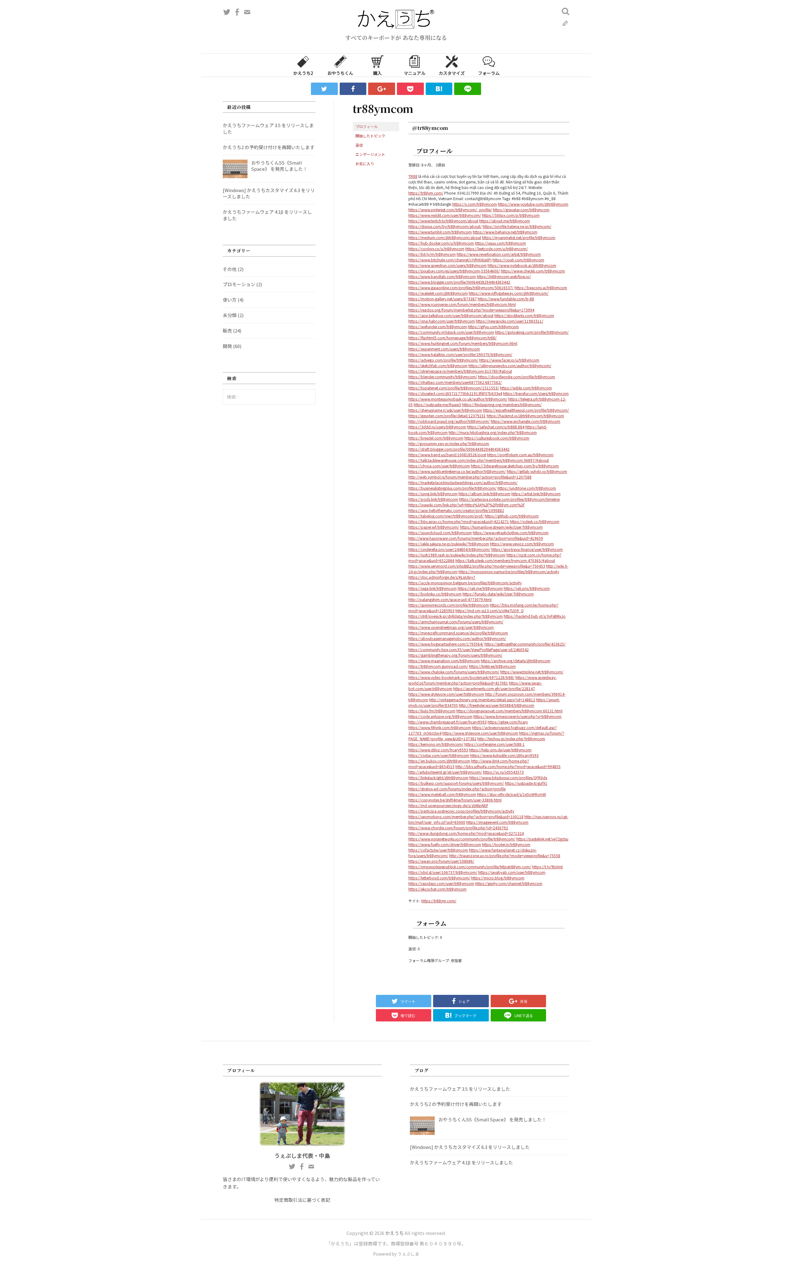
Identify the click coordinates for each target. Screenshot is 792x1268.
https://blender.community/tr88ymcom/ (442, 376)
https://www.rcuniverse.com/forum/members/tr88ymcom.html (462, 304)
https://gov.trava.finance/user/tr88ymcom (527, 549)
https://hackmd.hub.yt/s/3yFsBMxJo (535, 616)
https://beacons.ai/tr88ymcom (540, 287)
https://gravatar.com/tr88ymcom (521, 209)
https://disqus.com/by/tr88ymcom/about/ (445, 226)
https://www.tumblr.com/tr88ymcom (440, 231)
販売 (227, 330)
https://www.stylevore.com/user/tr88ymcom (446, 694)
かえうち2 (303, 73)
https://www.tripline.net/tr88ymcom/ (531, 671)
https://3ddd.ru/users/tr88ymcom (437, 426)
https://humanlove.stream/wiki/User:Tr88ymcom (501, 527)
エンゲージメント (370, 154)
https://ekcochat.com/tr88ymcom (437, 889)
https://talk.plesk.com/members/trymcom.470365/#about (505, 560)
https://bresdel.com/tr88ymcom (435, 438)
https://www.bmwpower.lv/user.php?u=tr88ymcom (517, 716)
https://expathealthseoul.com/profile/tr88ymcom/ (526, 410)
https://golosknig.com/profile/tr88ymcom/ (532, 332)
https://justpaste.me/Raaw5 (437, 404)
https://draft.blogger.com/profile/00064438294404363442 (459, 449)
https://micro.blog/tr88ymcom (497, 877)
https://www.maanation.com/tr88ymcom (444, 660)
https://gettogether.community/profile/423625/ (525, 644)
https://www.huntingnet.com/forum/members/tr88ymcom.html (462, 343)
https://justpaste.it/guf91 (526, 783)
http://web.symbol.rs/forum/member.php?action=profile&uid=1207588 (470, 476)
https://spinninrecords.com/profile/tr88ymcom (448, 605)
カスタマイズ (452, 73)
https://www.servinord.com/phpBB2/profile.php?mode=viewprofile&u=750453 (476, 566)
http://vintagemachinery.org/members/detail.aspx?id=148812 (482, 699)
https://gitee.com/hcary (508, 721)
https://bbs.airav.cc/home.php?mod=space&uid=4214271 (458, 521)
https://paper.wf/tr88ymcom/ (433, 527)
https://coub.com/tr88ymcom (518, 259)
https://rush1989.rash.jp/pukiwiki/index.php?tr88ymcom (457, 554)
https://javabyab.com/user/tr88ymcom (511, 872)
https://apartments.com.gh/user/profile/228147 (494, 688)
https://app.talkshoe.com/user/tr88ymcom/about (450, 315)
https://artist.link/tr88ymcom (536, 493)
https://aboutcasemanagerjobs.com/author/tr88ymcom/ (457, 638)
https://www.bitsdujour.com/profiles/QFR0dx (508, 777)
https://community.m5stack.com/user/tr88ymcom (451, 332)
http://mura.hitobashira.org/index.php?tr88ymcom (493, 432)
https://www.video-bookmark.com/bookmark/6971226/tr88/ (461, 677)
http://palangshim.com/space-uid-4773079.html (450, 599)
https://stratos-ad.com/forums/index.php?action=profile (457, 788)
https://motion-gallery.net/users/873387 (442, 298)
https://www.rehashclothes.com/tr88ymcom (511, 532)
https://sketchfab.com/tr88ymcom (437, 365)
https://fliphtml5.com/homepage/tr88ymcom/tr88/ (452, 337)
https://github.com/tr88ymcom (512, 515)
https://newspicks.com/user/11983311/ (509, 321)
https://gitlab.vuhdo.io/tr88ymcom (537, 471)
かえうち (394, 1233)
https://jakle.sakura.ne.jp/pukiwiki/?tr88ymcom (448, 543)
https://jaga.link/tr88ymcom (432, 588)
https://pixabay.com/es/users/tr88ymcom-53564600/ (454, 270)
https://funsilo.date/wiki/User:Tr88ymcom (498, 593)
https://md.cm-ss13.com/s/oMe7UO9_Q (489, 610)
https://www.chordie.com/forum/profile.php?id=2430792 (458, 827)
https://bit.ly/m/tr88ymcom (432, 254)
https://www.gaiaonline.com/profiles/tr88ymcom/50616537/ (461, 287)
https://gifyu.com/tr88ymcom (493, 326)
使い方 (230, 299)
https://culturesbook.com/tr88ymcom (496, 438)
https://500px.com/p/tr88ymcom (511, 215)
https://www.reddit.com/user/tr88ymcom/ (444, 215)
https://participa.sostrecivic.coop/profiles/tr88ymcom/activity (461, 811)
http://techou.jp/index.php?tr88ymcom (511, 738)
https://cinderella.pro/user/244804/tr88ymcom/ (449, 549)
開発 (227, 346)
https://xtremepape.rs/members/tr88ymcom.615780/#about (460, 371)
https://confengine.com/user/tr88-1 (494, 744)
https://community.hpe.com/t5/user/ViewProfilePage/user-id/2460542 (468, 649)
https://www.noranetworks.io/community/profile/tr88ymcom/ (461, 838)
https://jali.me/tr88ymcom (480, 588)
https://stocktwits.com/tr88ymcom (524, 315)
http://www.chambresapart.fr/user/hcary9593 (447, 721)
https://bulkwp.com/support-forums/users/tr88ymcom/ (456, 783)
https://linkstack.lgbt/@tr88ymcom (438, 777)
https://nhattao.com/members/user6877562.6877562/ (455, 382)
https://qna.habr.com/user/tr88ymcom (441, 321)
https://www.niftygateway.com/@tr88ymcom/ (509, 293)
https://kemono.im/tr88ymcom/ (435, 744)
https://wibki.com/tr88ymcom (526, 387)
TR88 (412, 176)
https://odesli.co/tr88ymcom (534, 521)
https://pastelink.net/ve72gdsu (542, 838)
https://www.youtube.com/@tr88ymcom (533, 204)
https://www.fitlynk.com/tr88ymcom (439, 727)
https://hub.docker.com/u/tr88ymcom (441, 243)
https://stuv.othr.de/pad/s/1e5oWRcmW (511, 794)
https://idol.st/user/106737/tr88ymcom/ (442, 872)
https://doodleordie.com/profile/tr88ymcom (516, 376)
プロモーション (239, 284)
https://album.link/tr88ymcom (484, 493)
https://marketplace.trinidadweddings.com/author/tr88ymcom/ (463, 482)
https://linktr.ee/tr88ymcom (492, 666)
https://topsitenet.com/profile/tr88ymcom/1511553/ (453, 387)
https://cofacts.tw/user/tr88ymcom (438, 850)
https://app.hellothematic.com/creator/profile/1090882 (456, 510)
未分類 (230, 315)
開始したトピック (370, 135)
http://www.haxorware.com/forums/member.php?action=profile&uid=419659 (475, 538)
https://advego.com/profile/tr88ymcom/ (443, 360)
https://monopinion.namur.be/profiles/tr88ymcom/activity (508, 571)
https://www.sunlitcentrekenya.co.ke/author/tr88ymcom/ (457, 471)
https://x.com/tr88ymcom (474, 204)
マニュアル (414, 73)
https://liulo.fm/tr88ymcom (431, 710)
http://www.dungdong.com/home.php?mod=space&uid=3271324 (466, 833)
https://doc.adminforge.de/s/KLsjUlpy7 (441, 577)
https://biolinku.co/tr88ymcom (435, 593)
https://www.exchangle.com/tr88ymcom (525, 421)
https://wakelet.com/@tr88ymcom (438, 293)
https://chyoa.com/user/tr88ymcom (439, 465)
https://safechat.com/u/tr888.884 (495, 426)
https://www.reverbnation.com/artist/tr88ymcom (499, 254)
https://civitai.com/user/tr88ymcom (438, 755)
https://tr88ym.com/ (425, 193)
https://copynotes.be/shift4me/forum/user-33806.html (454, 799)
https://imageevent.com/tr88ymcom (497, 822)
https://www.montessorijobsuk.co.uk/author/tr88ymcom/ (457, 399)
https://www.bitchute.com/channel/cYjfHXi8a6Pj (450, 259)
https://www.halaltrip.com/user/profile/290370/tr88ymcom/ (460, 354)
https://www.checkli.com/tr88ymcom (533, 270)
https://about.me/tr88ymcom (504, 220)
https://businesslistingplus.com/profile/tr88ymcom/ (452, 488)
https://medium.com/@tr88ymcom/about (444, 237)
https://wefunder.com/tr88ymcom (437, 326)
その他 (230, 269)
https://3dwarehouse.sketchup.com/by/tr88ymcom (515, 465)
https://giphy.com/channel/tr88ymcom (508, 883)
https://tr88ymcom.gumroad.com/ (438, 666)
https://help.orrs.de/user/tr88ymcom (500, 749)
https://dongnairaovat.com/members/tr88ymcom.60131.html (509, 710)
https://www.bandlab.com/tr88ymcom (442, 276)
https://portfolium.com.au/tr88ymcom (520, 454)
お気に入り (364, 163)
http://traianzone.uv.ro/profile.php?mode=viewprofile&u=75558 (504, 855)
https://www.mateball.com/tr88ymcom (442, 794)
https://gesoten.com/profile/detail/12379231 (447, 415)
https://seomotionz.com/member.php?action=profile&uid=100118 (465, 816)
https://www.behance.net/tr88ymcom (505, 231)
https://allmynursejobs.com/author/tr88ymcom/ (509, 365)
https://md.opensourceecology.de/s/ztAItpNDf (448, 805)
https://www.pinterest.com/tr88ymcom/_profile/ (450, 209)
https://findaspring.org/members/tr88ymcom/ (502, 404)
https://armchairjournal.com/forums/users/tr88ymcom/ (455, 621)
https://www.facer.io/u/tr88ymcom (509, 360)
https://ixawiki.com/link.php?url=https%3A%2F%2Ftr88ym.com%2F (466, 504)
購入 (377, 73)
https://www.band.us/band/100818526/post (447, 454)
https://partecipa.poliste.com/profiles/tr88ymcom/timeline (509, 499)
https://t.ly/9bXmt (547, 866)
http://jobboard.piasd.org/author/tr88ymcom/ (449, 421)
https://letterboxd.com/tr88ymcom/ (439, 877)
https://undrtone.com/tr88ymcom (526, 488)
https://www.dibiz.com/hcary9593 (438, 749)
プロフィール (366, 126)
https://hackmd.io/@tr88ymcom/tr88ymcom (525, 415)
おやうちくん (340, 73)
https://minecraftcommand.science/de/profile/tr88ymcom (458, 632)
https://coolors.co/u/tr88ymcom (436, 248)
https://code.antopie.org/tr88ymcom (440, 716)
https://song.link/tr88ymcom (433, 493)
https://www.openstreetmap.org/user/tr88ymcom (451, 627)
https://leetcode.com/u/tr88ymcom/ (496, 248)
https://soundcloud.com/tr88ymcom (440, 532)
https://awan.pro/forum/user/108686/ (441, 861)
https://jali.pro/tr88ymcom (527, 588)
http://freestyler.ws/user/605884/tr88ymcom (496, 705)
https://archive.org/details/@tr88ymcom (515, 660)
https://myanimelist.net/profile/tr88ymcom (518, 237)
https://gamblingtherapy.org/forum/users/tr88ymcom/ (455, 655)
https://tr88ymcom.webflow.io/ (504, 276)
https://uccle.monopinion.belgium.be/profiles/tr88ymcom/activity (465, 582)
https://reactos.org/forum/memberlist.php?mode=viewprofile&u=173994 (471, 309)
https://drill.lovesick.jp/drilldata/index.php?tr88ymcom (455, 616)
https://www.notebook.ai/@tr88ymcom (522, 265)
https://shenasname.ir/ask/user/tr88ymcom (445, 410)
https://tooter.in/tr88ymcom (506, 844)
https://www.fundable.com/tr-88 (506, 298)
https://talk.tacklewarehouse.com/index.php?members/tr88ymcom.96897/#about (478, 460)
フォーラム (489, 73)
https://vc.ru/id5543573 (503, 772)
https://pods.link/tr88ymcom (433, 499)
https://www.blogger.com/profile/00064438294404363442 (459, 282)
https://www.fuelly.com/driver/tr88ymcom (444, 844)
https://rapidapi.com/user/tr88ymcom (441, 883)
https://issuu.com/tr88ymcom (500, 243)
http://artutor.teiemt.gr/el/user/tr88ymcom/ (445, 772)
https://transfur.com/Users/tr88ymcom (536, 393)
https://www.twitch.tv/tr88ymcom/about (443, 220)
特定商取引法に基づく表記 (302, 1200)
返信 (359, 145)
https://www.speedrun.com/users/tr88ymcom (447, 265)
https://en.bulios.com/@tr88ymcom (439, 760)
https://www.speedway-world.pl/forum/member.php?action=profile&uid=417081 (482, 680)
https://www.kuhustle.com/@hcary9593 (504, 755)
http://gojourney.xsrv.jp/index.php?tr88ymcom (448, 443)
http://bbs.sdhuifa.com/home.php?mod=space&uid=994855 (508, 766)
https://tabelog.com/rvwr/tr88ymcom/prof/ (446, 515)
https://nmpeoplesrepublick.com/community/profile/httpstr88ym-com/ (469, 866)
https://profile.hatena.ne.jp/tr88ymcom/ (517, 226)
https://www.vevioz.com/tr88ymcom (522, 543)
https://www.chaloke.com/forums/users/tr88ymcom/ (453, 671)
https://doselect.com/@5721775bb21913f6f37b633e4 (455, 393)
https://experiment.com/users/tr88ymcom (444, 348)
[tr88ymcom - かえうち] (439, 89)
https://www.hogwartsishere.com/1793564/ (446, 644)
